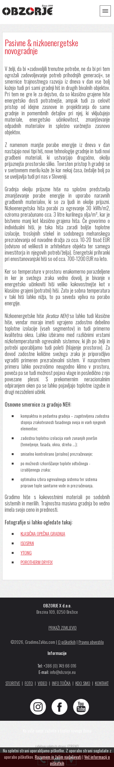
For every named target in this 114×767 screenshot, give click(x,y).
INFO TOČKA (61, 683)
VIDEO (42, 683)
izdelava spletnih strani (50, 746)
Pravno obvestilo (91, 641)
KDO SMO (82, 683)
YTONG (26, 552)
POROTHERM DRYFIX (37, 562)
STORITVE (12, 683)
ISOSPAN (27, 543)
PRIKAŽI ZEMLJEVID (62, 627)
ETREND (73, 746)
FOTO (29, 683)
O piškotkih (67, 641)
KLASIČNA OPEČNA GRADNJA (43, 533)
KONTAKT (102, 683)
